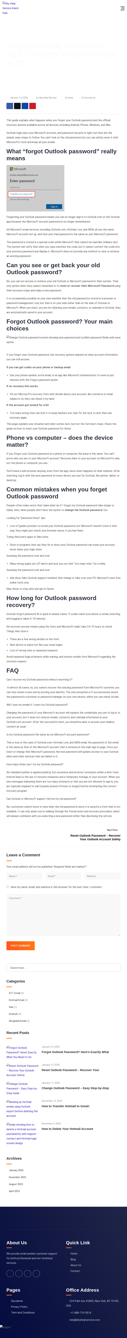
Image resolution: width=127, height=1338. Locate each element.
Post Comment (21, 945)
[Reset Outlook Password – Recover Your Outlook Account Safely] (22, 1070)
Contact (75, 1271)
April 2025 (14, 1191)
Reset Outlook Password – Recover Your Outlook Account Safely (95, 837)
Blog (73, 1259)
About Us (75, 1265)
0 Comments (88, 97)
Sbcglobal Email (17, 1020)
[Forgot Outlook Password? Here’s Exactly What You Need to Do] (22, 1052)
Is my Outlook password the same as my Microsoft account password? (47, 734)
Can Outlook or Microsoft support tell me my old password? (41, 798)
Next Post (112, 830)
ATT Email (14, 993)
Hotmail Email (16, 1000)
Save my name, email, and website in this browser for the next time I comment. (56, 887)
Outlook (69, 97)
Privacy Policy (19, 1306)
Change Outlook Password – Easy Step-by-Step (75, 1088)
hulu (11, 1007)
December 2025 (17, 1177)
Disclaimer (17, 1301)
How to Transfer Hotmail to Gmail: (66, 1106)
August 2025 (16, 1184)
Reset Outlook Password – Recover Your (70, 1070)
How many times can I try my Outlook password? (34, 764)
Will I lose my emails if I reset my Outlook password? (37, 704)
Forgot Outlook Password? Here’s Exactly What (75, 1052)
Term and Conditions (23, 1312)
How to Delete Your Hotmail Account (67, 1129)
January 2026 (16, 1170)
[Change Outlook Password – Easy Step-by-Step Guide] (22, 1088)
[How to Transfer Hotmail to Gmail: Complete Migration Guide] (22, 1108)
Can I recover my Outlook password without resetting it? (39, 679)
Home (73, 1253)
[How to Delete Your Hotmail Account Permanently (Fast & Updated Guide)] (22, 1133)
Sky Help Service (48, 97)
